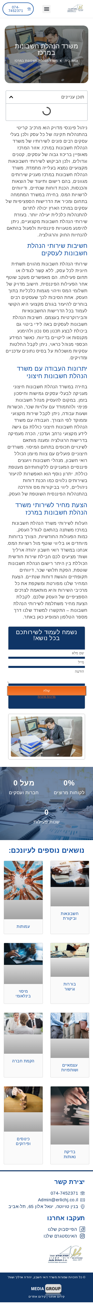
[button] (46, 9)
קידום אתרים (37, 1296)
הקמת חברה (23, 1061)
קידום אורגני (56, 1296)
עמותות (23, 926)
